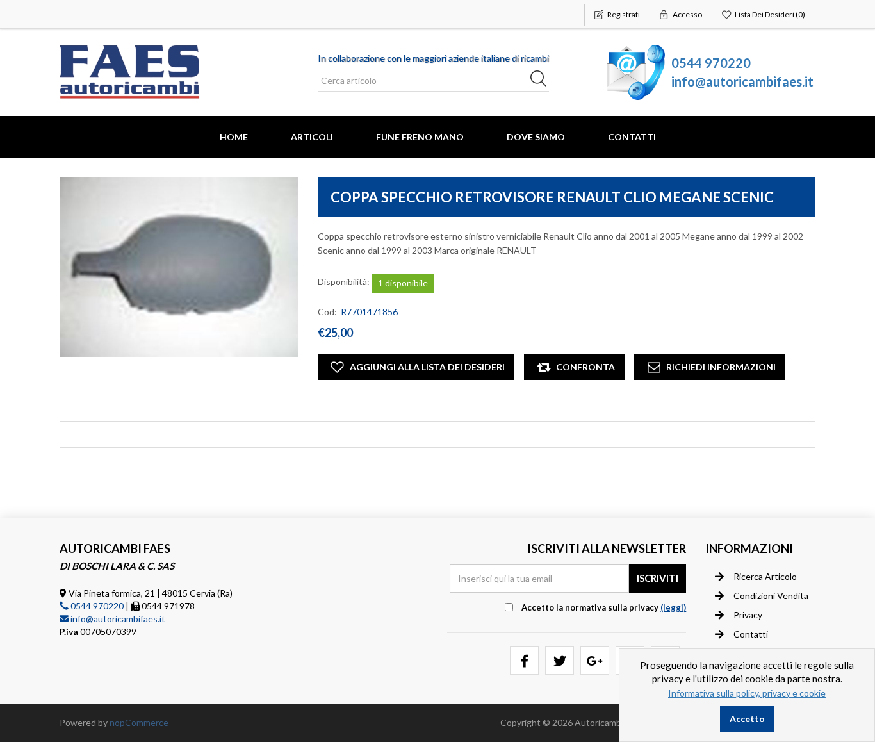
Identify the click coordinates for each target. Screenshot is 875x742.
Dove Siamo (536, 136)
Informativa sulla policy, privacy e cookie (747, 693)
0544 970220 (711, 62)
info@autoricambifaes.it (742, 81)
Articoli (312, 136)
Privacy (747, 614)
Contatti (632, 136)
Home (234, 136)
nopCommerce (139, 722)
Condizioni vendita (770, 595)
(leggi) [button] (673, 607)
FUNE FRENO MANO (420, 136)
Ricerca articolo (765, 576)
